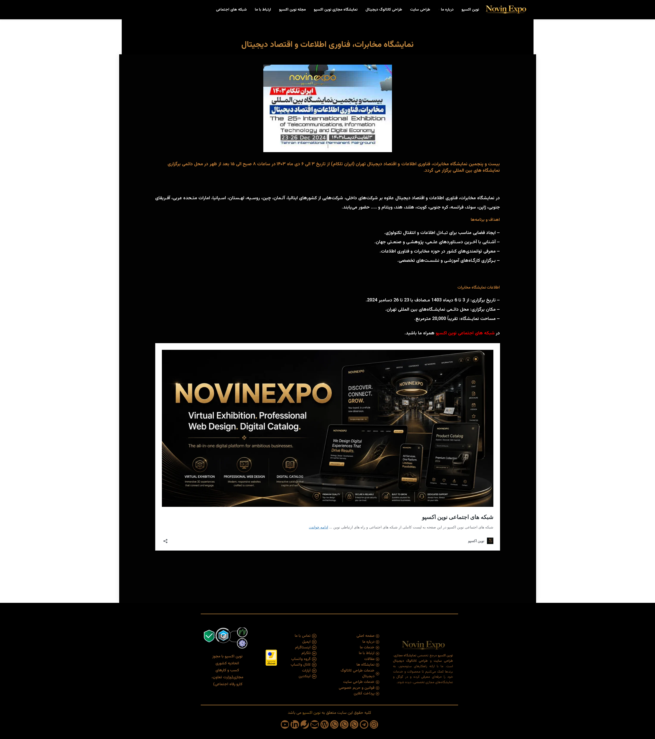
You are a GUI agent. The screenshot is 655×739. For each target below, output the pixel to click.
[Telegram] (364, 724)
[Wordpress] (324, 724)
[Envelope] (314, 724)
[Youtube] (285, 724)
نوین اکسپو (446, 333)
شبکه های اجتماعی (476, 333)
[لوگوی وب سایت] (505, 10)
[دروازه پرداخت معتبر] (271, 658)
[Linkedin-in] (295, 724)
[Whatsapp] (354, 724)
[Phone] (305, 724)
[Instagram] (374, 724)
